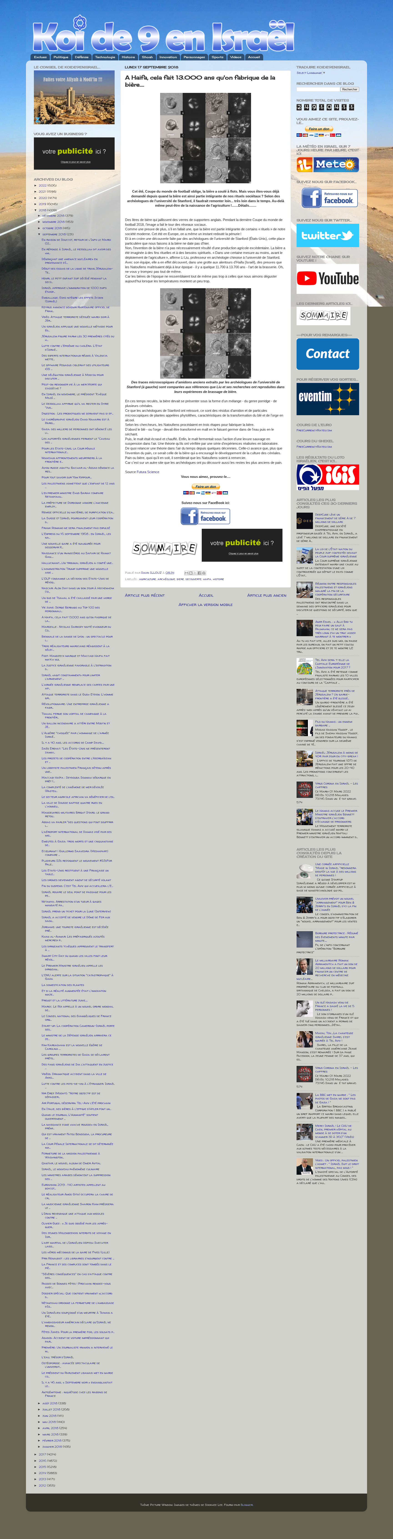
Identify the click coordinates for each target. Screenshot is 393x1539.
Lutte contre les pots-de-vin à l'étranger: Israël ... (78, 1085)
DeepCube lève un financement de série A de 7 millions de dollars (335, 518)
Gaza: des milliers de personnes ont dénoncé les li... (77, 431)
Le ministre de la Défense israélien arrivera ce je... (76, 1037)
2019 (43, 204)
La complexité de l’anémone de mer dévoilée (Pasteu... (73, 789)
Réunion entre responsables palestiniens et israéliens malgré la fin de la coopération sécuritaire (335, 589)
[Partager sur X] (195, 573)
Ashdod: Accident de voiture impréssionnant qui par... (75, 1339)
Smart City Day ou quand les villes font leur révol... (74, 957)
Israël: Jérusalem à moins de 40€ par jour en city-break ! (336, 754)
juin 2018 (50, 1416)
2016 (43, 1461)
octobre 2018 (53, 228)
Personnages (194, 57)
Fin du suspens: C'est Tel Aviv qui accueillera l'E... (77, 886)
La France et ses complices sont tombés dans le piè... (76, 1266)
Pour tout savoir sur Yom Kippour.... (67, 477)
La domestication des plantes (63, 985)
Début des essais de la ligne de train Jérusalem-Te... (77, 270)
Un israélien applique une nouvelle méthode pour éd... (77, 328)
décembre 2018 (54, 215)
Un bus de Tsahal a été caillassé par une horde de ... (77, 599)
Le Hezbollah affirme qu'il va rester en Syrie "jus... (75, 405)
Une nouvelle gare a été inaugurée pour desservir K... (71, 545)
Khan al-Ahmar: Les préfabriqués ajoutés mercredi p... (73, 938)
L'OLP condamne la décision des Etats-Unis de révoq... (75, 580)
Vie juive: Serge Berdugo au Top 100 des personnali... (71, 609)
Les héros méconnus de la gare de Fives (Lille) (76, 1252)
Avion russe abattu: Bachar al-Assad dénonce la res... (78, 469)
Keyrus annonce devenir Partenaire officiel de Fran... (76, 309)
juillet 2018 (52, 1409)
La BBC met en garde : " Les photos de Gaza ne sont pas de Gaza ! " (335, 1098)
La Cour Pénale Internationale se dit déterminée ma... (77, 1145)
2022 (43, 185)
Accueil (254, 57)
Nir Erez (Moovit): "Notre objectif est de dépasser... (71, 1095)
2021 (43, 191)
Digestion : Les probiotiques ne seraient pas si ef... (77, 413)
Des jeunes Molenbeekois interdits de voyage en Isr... (76, 1235)
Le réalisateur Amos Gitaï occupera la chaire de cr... (77, 1196)
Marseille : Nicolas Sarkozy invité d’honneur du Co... (76, 628)
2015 (43, 1467)
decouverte (194, 579)
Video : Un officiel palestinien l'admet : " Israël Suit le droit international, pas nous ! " (337, 1163)
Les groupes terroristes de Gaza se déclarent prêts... (76, 1056)
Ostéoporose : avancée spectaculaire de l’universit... (71, 1365)
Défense (81, 57)
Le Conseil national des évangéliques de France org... (76, 1018)
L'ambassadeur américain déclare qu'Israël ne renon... (76, 1324)
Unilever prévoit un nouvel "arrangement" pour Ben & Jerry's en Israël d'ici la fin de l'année (335, 904)
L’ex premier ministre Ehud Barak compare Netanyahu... (72, 495)
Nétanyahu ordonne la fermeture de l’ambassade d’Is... (78, 1304)
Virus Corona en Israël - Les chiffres (336, 785)
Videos (235, 57)
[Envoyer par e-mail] (186, 573)
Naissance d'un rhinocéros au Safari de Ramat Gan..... (76, 555)
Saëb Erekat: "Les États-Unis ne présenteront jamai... (76, 750)
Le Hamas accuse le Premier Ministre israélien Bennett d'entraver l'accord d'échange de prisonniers (336, 816)
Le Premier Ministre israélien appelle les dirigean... (72, 967)
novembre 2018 (54, 222)
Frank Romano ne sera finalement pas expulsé (76, 528)
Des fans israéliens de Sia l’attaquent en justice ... (77, 1066)
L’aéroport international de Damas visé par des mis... (77, 833)
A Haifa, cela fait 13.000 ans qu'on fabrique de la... (76, 619)
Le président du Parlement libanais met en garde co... (77, 1374)
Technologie (105, 57)
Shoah (147, 57)
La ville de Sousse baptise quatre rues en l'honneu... (72, 804)
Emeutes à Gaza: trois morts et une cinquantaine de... (77, 843)
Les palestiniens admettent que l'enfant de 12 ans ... (78, 485)
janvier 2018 (53, 1447)
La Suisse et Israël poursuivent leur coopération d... (77, 520)
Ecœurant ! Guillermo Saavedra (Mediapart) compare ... (75, 853)
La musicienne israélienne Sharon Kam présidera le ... (78, 1206)
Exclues (40, 57)
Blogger (247, 1505)
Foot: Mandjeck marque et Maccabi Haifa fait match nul (76, 657)
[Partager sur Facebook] (199, 573)
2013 (43, 1479)
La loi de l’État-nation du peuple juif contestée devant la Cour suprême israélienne (336, 552)
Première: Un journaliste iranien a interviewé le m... (77, 1349)
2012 (43, 1485)
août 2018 (50, 1403)
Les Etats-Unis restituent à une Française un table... (75, 872)
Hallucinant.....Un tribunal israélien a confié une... (77, 563)
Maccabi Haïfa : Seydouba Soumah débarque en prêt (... (76, 779)
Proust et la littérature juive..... (65, 1000)
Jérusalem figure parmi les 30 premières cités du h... (78, 338)
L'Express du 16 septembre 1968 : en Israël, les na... (76, 535)
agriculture (147, 579)
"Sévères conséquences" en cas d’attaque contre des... (77, 1276)
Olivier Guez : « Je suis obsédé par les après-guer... (75, 1225)
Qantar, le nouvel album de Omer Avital (71, 1163)
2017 (43, 1454)
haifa (207, 579)
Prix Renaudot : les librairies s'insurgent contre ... (78, 1258)
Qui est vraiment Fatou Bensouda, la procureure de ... (77, 1136)
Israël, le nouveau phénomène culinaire (70, 1169)
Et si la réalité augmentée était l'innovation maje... (74, 992)
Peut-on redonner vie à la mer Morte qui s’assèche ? (72, 386)
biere (180, 579)
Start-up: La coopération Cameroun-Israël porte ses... (78, 1027)
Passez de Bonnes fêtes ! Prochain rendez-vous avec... (76, 1285)
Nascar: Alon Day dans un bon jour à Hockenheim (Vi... (78, 590)
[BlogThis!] (191, 573)
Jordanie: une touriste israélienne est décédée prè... (75, 929)
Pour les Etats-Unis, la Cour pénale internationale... (68, 450)
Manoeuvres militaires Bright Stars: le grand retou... (75, 814)
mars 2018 (51, 1434)
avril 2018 (51, 1428)
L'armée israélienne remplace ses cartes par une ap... (78, 686)
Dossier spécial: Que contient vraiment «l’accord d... (77, 1295)
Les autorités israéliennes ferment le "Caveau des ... (76, 440)
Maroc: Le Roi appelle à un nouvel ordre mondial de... (77, 1008)
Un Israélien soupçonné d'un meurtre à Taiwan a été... (77, 1314)
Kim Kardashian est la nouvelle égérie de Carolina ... (72, 1047)
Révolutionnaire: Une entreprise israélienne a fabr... (75, 706)
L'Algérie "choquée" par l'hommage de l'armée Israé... (75, 735)
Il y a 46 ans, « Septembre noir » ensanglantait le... (77, 1384)
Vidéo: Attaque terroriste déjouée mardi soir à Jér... (75, 319)
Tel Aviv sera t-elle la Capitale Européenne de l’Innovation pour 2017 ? (332, 663)
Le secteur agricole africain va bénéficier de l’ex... (78, 797)
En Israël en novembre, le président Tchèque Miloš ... (74, 396)
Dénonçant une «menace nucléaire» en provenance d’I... (70, 261)
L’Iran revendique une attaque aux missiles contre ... (73, 1215)
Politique (61, 57)
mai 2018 (50, 1422)
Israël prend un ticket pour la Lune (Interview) (76, 911)
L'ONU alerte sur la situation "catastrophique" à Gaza (77, 977)
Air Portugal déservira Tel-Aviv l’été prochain (76, 1103)
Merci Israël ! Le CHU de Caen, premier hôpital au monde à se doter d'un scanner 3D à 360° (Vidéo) (334, 1131)
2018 (43, 210)
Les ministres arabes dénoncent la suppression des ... (76, 1177)
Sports (217, 57)
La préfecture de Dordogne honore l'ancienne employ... (75, 504)
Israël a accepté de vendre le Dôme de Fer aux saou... (76, 919)
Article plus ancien (266, 595)
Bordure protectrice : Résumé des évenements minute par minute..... (336, 936)
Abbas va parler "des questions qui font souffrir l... (77, 824)
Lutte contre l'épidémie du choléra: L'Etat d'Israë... (72, 347)
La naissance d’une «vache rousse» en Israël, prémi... (75, 1126)
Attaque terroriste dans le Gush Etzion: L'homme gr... (77, 696)
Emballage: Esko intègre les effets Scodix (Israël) (72, 299)
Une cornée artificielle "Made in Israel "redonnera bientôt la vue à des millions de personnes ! (335, 869)
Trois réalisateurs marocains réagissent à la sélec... (76, 648)
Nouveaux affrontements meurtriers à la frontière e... (72, 460)
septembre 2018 (55, 234)
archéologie (166, 579)
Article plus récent (145, 595)
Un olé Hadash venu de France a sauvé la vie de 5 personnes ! (334, 1006)
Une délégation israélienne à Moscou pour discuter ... (72, 376)
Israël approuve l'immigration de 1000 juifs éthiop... (74, 289)
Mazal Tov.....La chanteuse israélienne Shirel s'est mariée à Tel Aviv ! (334, 1036)
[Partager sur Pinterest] (204, 573)
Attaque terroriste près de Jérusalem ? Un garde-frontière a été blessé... (335, 694)
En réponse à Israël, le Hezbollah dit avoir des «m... (76, 251)
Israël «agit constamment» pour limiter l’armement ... (71, 677)
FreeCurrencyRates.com (314, 430)
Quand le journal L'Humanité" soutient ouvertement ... (70, 1116)
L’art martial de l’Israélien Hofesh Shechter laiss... (75, 1244)
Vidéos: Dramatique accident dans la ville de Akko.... (74, 1076)
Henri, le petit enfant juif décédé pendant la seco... (74, 280)
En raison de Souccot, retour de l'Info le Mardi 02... (76, 241)
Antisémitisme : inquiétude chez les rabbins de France (74, 1394)
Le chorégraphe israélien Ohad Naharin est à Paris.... (75, 421)
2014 (43, 1473)
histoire (218, 579)
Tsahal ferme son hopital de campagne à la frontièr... (74, 715)
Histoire (128, 57)
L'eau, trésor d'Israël (58, 1357)
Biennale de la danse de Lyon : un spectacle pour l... (77, 638)
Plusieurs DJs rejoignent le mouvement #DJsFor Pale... (77, 862)
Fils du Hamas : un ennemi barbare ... (333, 723)
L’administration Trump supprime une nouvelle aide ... (75, 570)
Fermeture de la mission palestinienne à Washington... (71, 1155)
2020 (43, 198)
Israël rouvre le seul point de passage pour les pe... (76, 894)
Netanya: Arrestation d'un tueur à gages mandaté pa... (71, 903)
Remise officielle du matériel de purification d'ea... (78, 512)
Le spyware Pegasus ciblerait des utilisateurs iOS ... (75, 367)
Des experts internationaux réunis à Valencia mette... (75, 357)
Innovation (168, 57)
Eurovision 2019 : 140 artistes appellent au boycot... (73, 1186)
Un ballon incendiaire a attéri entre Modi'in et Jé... (76, 725)
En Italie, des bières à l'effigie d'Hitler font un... (76, 1109)
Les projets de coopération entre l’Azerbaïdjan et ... (76, 760)
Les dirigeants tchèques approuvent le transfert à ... (78, 948)
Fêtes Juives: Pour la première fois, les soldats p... (78, 1332)
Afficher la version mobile (206, 604)
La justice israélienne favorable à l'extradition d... (76, 667)
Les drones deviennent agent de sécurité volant (76, 880)
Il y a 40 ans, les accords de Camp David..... (73, 742)
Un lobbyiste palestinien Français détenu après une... (76, 769)
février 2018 (52, 1440)
